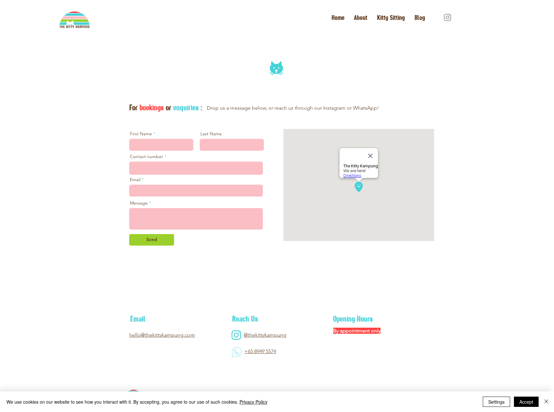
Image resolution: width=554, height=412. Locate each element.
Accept (526, 402)
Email (135, 179)
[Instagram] (447, 17)
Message (139, 203)
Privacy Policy (253, 402)
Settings (496, 402)
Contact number (146, 156)
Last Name (211, 133)
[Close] (546, 402)
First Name (141, 133)
